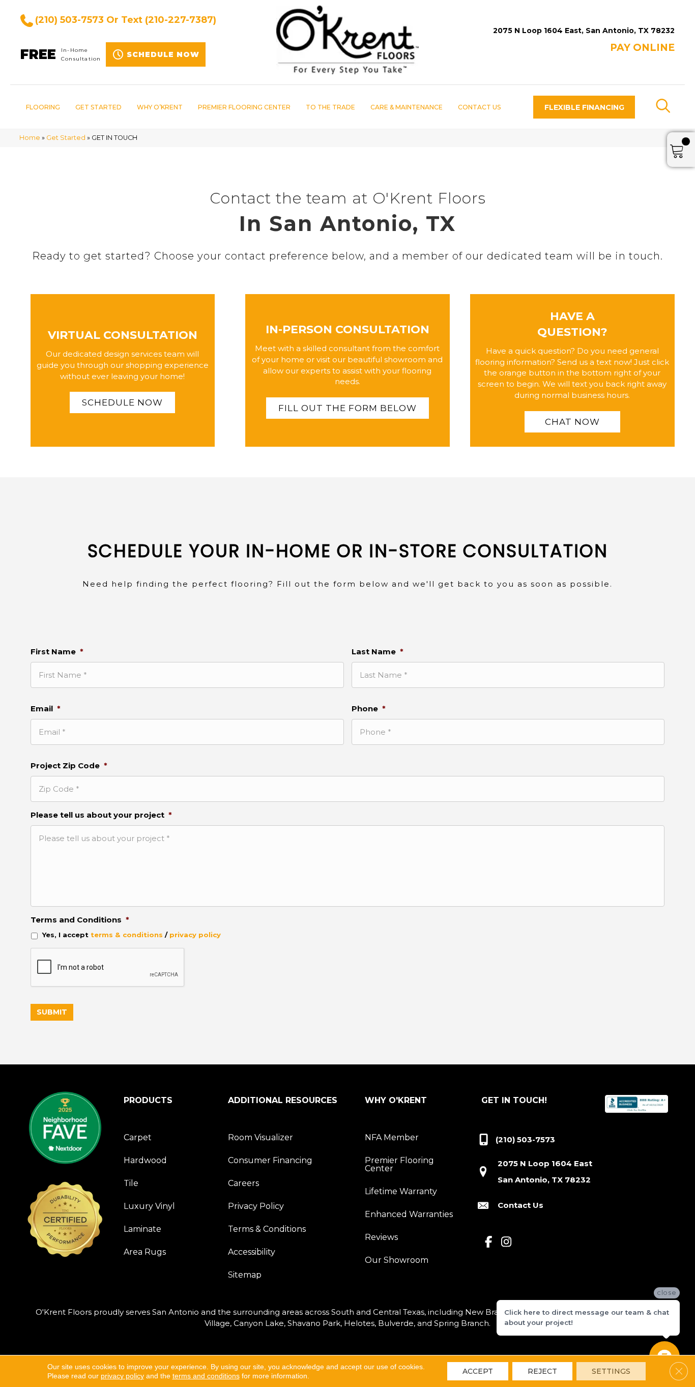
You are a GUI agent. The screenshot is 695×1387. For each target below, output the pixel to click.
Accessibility (251, 1252)
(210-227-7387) (180, 19)
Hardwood (145, 1160)
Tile (131, 1183)
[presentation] (108, 968)
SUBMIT (52, 1012)
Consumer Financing (270, 1160)
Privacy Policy (256, 1206)
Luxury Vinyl (149, 1206)
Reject (542, 1371)
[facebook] (488, 1242)
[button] (584, 107)
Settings (611, 1371)
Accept (477, 1371)
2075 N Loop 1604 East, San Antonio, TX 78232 (584, 30)
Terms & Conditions (267, 1229)
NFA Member (392, 1137)
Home (29, 137)
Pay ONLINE (642, 47)
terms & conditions (127, 935)
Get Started (65, 137)
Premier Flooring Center (399, 1164)
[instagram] (506, 1242)
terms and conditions (206, 1376)
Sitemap (245, 1275)
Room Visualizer (260, 1137)
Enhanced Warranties (409, 1214)
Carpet (138, 1137)
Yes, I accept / (131, 935)
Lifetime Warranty (401, 1191)
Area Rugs (145, 1252)
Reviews (381, 1237)
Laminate (142, 1229)
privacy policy (195, 935)
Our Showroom (396, 1260)
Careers (243, 1183)
